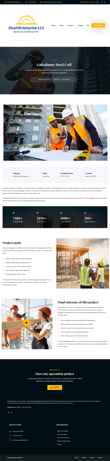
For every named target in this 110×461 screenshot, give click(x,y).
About (61, 25)
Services (70, 25)
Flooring (59, 444)
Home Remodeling (62, 434)
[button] (5, 133)
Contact (80, 25)
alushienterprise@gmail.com (14, 2)
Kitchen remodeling (62, 431)
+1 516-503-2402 (32, 2)
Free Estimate (98, 25)
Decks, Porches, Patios (63, 437)
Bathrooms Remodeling (63, 441)
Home (53, 25)
